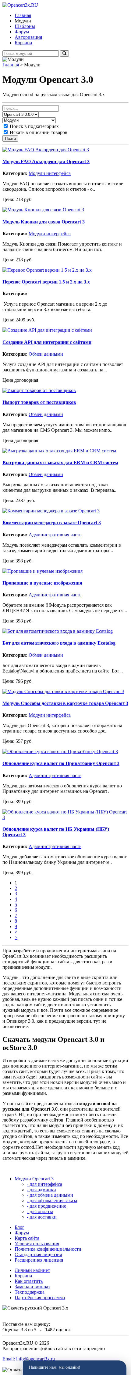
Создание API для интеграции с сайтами (46, 342)
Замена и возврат (32, 1286)
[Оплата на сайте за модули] (21, 1370)
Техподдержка (29, 1292)
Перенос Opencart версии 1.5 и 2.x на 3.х (46, 281)
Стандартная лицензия (38, 1254)
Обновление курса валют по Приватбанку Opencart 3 (60, 763)
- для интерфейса (44, 1184)
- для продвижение (46, 1206)
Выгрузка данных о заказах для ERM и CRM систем (60, 462)
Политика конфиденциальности (48, 1249)
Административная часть (55, 534)
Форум (22, 1232)
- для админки (41, 1189)
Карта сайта (27, 1238)
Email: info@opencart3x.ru (28, 1358)
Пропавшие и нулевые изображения (42, 582)
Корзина (23, 1275)
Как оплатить (29, 1281)
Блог (19, 1227)
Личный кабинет (32, 1270)
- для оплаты (40, 1211)
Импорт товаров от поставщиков (39, 402)
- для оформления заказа (52, 1200)
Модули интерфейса (50, 173)
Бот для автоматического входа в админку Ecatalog (58, 643)
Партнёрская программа (40, 1297)
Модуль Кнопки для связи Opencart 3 (43, 221)
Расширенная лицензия (39, 1260)
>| (16, 937)
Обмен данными (46, 354)
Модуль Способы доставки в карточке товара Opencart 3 (65, 703)
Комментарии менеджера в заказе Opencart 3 (51, 522)
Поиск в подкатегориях (34, 126)
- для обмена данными (50, 1195)
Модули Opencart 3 (34, 1178)
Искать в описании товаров (38, 132)
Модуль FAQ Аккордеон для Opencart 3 (46, 161)
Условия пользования (37, 1243)
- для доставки (42, 1216)
